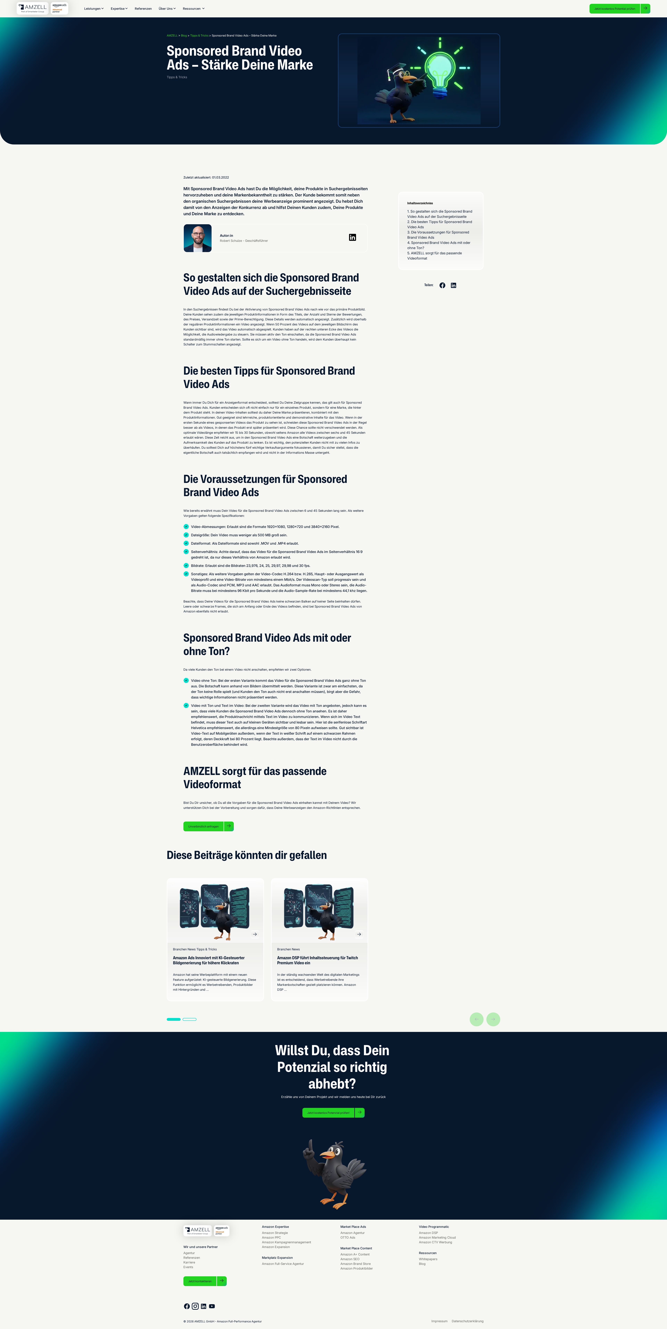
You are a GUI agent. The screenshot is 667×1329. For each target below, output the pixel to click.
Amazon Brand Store (355, 1264)
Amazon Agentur (352, 1233)
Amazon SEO (350, 1259)
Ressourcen (192, 8)
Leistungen (92, 8)
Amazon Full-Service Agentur (283, 1264)
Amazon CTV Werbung (435, 1242)
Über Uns (166, 8)
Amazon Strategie (275, 1233)
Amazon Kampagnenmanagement (286, 1242)
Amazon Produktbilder (356, 1268)
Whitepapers (428, 1259)
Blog (422, 1264)
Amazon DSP (428, 1233)
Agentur (189, 1253)
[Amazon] (60, 13)
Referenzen (143, 8)
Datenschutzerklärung (468, 1321)
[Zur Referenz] (255, 934)
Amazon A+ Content (355, 1254)
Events (188, 1267)
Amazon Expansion (276, 1247)
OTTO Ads (347, 1237)
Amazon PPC (271, 1237)
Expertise (118, 8)
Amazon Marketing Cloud (437, 1237)
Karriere (189, 1262)
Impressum (439, 1321)
